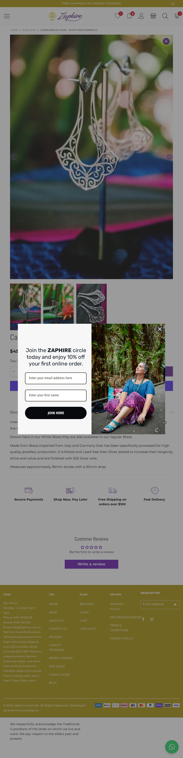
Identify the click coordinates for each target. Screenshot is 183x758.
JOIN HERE (56, 413)
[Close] (159, 329)
